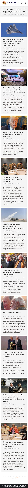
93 (12, 478)
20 (16, 476)
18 (10, 476)
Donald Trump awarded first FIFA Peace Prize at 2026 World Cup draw (13, 355)
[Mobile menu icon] (25, 3)
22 (22, 476)
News (4, 47)
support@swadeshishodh (14, 11)
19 (13, 476)
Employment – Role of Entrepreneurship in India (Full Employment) (13, 179)
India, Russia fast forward (11, 313)
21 (19, 476)
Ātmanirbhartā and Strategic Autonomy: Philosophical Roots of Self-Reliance (13, 444)
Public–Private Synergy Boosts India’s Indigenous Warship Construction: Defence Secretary (14, 90)
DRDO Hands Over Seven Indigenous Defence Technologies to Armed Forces (13, 226)
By (9, 49)
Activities (5, 183)
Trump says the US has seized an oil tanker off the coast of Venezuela (13, 134)
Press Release (9, 47)
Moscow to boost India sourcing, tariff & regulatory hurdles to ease (12, 272)
